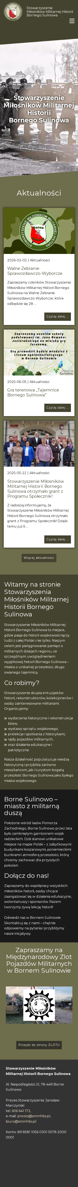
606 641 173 (21, 1111)
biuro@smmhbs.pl (21, 1121)
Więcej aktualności (39, 558)
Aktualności (40, 260)
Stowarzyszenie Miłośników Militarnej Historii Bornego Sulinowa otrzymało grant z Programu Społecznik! (35, 489)
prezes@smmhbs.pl (33, 1116)
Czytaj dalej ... (57, 316)
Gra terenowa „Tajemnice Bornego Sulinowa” (33, 392)
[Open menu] (71, 21)
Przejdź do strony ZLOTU (39, 1045)
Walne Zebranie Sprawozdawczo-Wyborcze (34, 271)
